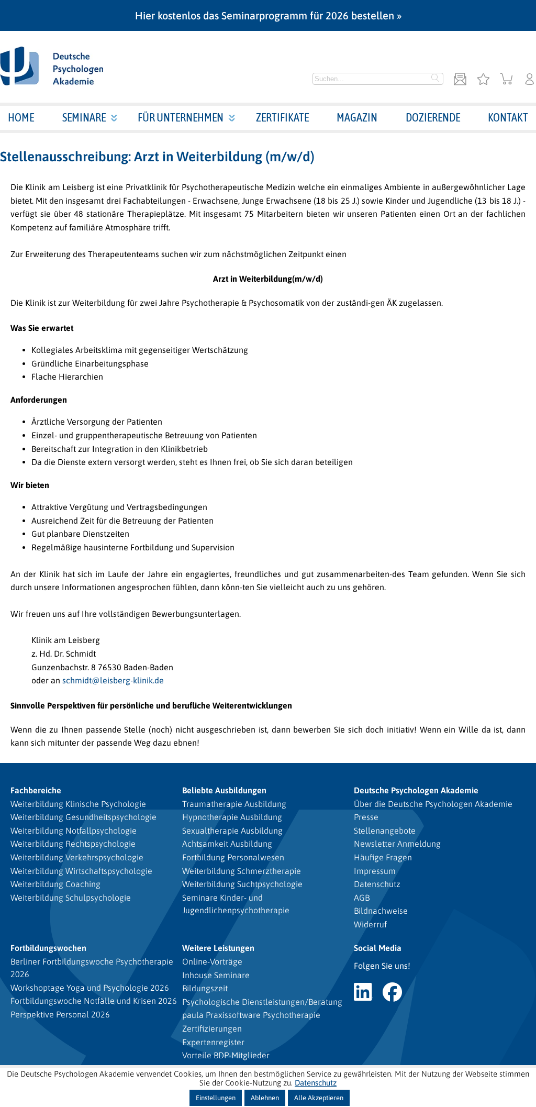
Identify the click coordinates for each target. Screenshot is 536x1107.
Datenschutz (377, 884)
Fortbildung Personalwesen (233, 857)
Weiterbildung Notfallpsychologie (73, 830)
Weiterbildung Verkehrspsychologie (76, 857)
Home (21, 117)
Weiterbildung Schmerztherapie (241, 871)
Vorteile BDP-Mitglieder (226, 1055)
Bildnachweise (381, 910)
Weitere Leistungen (218, 948)
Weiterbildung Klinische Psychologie (78, 804)
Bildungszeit (205, 988)
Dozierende (433, 117)
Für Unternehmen (181, 117)
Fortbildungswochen (48, 948)
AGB (362, 897)
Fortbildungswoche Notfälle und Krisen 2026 (93, 1000)
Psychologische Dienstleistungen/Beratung (262, 1001)
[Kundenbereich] (529, 80)
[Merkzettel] (483, 80)
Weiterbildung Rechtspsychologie (73, 843)
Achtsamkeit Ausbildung (227, 843)
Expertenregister (213, 1042)
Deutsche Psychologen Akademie (416, 790)
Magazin (357, 117)
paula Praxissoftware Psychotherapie (251, 1015)
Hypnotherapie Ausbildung (232, 817)
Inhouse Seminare (216, 975)
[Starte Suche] (435, 79)
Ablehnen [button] (265, 1098)
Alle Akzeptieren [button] (318, 1098)
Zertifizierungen (212, 1028)
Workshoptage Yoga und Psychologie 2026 (89, 987)
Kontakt (508, 117)
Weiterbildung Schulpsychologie (70, 897)
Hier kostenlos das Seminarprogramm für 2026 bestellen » (268, 15)
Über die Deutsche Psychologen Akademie (433, 804)
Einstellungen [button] (216, 1098)
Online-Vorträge (212, 961)
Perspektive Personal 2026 (60, 1014)
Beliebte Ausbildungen (224, 790)
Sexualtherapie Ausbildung (232, 830)
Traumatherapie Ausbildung (234, 804)
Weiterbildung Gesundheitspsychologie (83, 817)
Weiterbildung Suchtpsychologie (242, 884)
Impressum (375, 871)
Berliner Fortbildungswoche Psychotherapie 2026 (91, 968)
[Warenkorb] (506, 80)
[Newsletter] (460, 80)
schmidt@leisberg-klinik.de (113, 680)
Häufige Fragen (383, 857)
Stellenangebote (385, 830)
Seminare (84, 117)
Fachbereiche (35, 790)
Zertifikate (282, 117)
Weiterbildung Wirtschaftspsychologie (81, 871)
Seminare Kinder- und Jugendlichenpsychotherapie (235, 904)
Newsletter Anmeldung (397, 843)
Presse (366, 817)
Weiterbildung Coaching (55, 884)
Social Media (377, 948)
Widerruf (370, 924)
